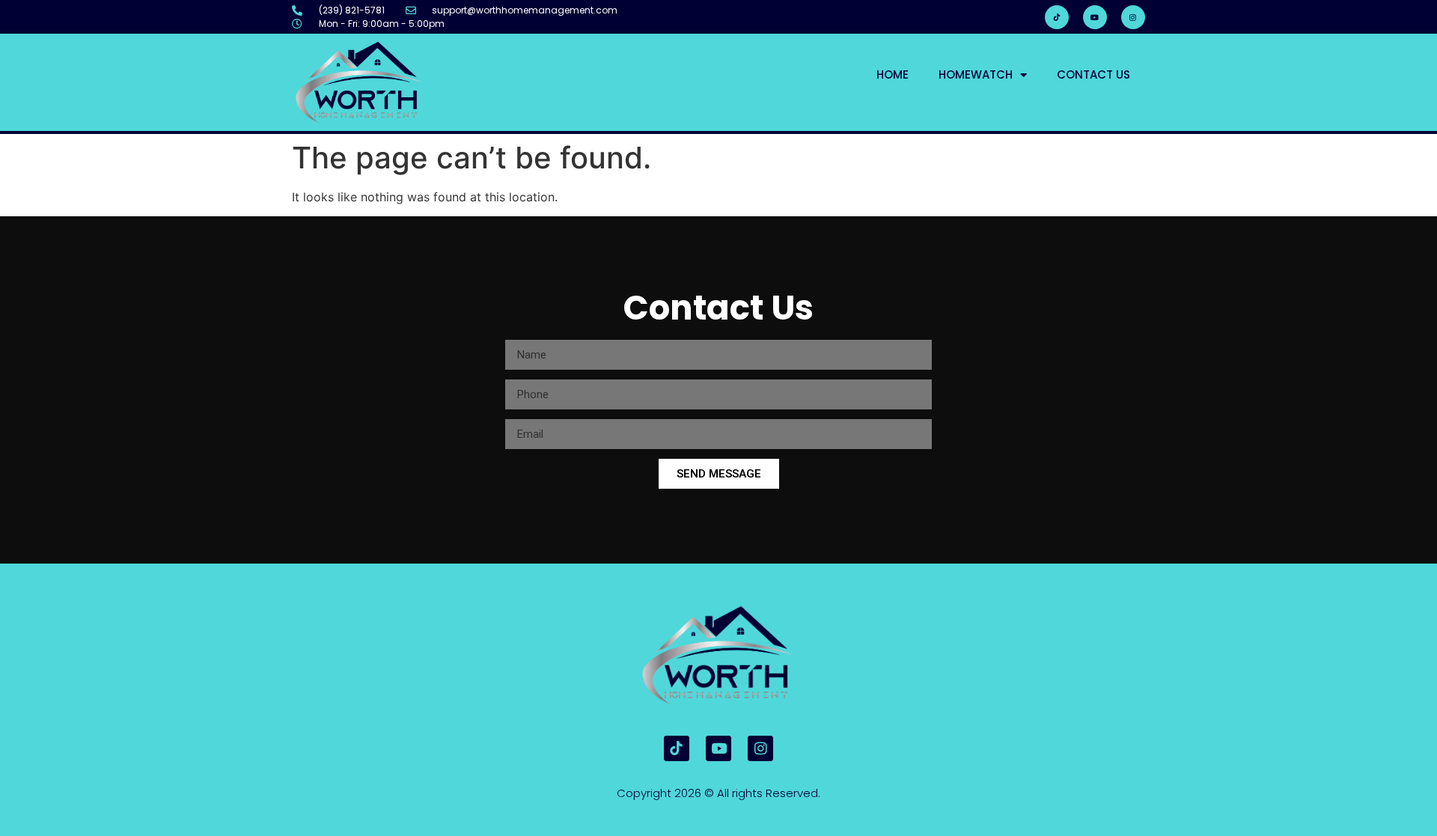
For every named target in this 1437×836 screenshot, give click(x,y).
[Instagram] (1133, 17)
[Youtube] (1095, 17)
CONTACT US (1093, 74)
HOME (892, 74)
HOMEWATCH (976, 74)
